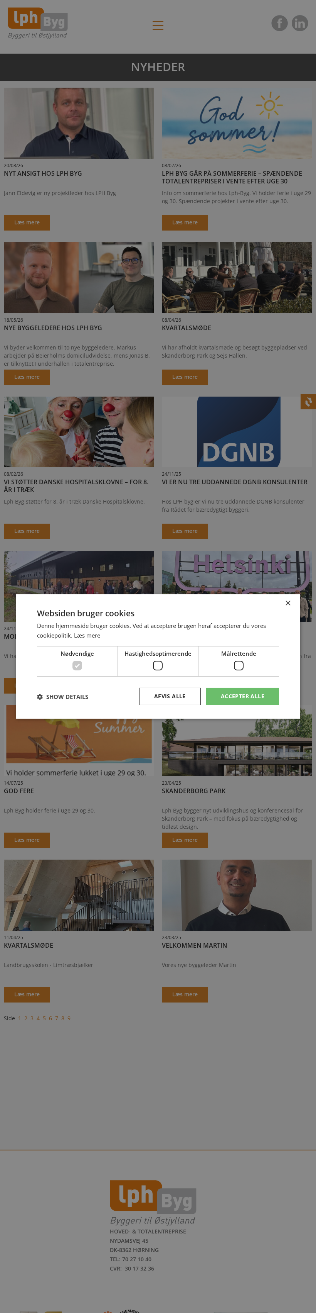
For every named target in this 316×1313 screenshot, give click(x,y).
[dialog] (158, 656)
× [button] (288, 603)
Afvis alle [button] (170, 696)
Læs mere (87, 635)
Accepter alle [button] (242, 696)
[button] (62, 696)
